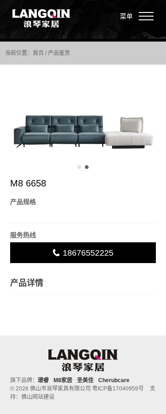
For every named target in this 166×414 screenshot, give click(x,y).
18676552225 (86, 253)
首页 (38, 53)
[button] (79, 167)
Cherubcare (114, 380)
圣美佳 (85, 380)
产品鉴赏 (59, 53)
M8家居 (62, 380)
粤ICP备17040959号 (118, 388)
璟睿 (43, 380)
